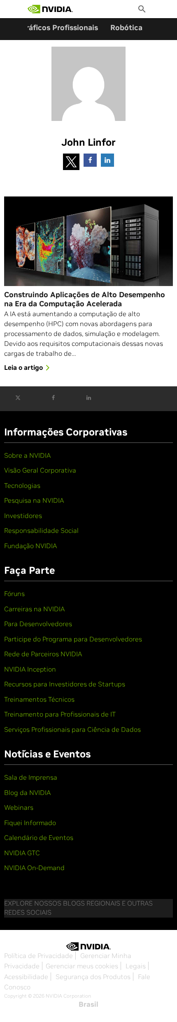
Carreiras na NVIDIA (34, 609)
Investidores (23, 515)
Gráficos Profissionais (59, 27)
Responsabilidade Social (41, 530)
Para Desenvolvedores (38, 624)
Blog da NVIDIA (27, 792)
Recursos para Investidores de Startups (64, 684)
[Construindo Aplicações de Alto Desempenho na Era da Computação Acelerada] (88, 241)
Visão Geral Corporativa (40, 470)
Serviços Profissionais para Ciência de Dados (72, 729)
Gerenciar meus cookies (82, 966)
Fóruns (14, 593)
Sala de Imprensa (30, 777)
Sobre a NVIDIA (27, 455)
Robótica (126, 27)
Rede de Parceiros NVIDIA (43, 654)
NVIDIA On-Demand (34, 867)
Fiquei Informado (30, 823)
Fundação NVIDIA (30, 546)
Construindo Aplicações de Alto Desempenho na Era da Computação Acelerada (84, 299)
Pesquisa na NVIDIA (34, 500)
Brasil (88, 1004)
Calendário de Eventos (38, 837)
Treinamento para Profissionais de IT (60, 714)
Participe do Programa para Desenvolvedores (73, 639)
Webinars (18, 807)
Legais (136, 966)
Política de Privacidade (38, 955)
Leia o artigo (23, 367)
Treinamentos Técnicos (39, 699)
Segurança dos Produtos (93, 976)
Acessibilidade (26, 976)
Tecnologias (22, 485)
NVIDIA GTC (22, 853)
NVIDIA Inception (30, 669)
